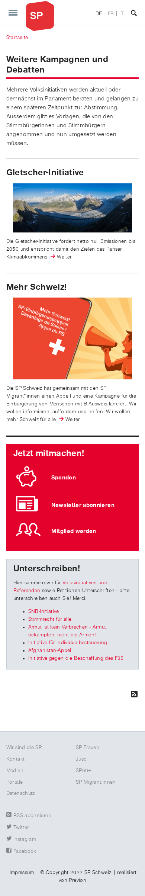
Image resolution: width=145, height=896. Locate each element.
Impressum (22, 872)
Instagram (24, 839)
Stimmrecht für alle (50, 619)
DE (99, 13)
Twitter (21, 827)
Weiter (64, 257)
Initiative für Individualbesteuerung (67, 642)
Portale (14, 782)
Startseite (17, 37)
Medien (14, 770)
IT (121, 13)
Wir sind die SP (24, 747)
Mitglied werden (73, 531)
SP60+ (83, 770)
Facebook (24, 851)
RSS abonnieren (32, 815)
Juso (81, 759)
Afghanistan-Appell (50, 650)
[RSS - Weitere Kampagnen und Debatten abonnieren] (72, 694)
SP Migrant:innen (96, 782)
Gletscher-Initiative (45, 172)
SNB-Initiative (43, 611)
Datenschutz (20, 793)
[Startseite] (40, 16)
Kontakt (15, 759)
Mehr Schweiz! (36, 287)
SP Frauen (87, 747)
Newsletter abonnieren (83, 505)
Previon (77, 880)
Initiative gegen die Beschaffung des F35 (76, 658)
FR (111, 13)
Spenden (63, 478)
